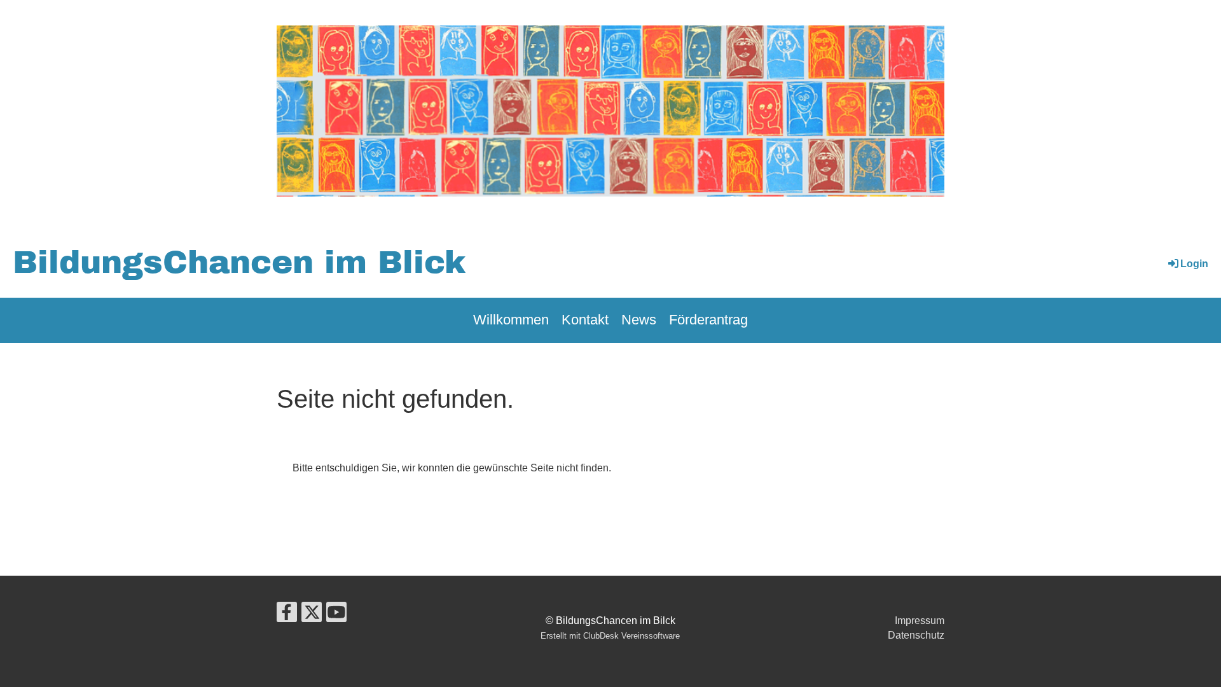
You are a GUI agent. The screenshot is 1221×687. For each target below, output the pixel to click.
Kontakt (585, 320)
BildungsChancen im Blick (239, 262)
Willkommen (511, 320)
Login (1194, 263)
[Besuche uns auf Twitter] (311, 615)
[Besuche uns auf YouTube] (336, 615)
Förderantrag (708, 320)
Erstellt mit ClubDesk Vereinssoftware (610, 636)
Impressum (919, 620)
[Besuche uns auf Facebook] (287, 615)
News (638, 320)
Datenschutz (916, 635)
